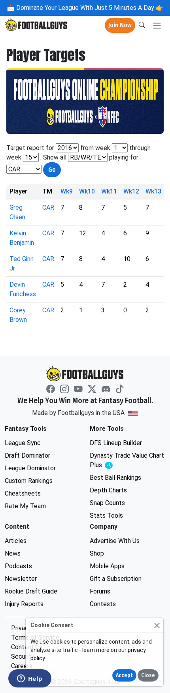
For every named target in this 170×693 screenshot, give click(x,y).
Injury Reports (24, 604)
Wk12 (131, 191)
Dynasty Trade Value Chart (127, 461)
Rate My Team (25, 506)
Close (148, 675)
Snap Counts (107, 503)
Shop (97, 553)
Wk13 (153, 191)
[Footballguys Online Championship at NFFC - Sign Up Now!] (85, 101)
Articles (15, 541)
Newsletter (21, 578)
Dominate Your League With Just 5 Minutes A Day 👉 (89, 7)
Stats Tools (106, 515)
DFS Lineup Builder (116, 443)
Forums (100, 591)
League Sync (23, 443)
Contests (103, 604)
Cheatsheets (23, 493)
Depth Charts (108, 490)
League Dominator (30, 468)
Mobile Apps (107, 566)
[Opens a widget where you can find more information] (29, 679)
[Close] (157, 625)
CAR (48, 207)
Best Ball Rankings (115, 477)
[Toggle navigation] (157, 25)
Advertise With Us (115, 541)
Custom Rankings (29, 481)
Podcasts (18, 566)
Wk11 (109, 191)
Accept (124, 675)
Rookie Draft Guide (31, 591)
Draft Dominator (27, 455)
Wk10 (87, 191)
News (13, 553)
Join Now (120, 25)
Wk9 (66, 191)
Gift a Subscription (116, 578)
